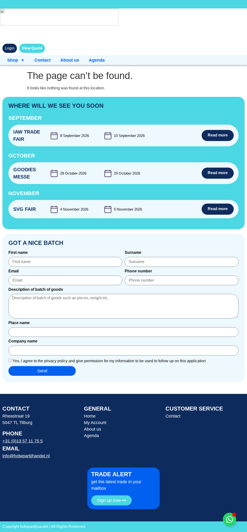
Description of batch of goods (35, 289)
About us (69, 60)
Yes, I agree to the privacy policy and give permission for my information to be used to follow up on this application (109, 361)
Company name (22, 341)
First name (18, 253)
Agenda (97, 60)
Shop (12, 60)
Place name (19, 323)
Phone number (138, 271)
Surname (133, 253)
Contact (42, 60)
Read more (218, 135)
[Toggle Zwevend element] (229, 519)
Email (13, 271)
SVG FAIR (24, 209)
